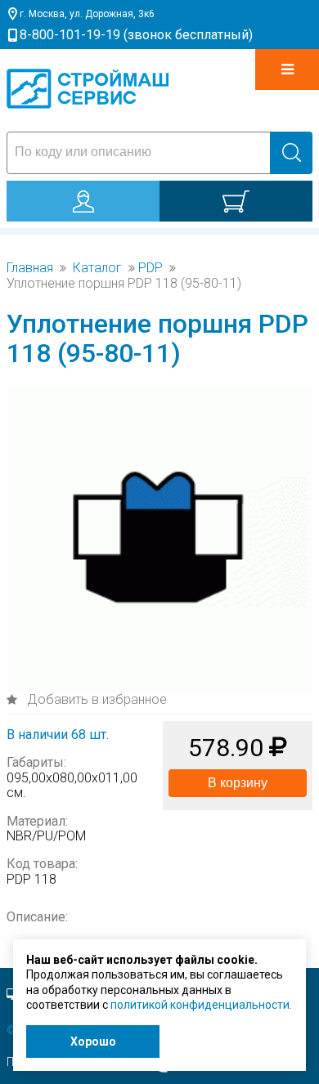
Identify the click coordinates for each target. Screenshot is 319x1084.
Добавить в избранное (95, 699)
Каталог (97, 268)
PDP (150, 268)
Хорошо (93, 1041)
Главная (30, 268)
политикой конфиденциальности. (201, 1004)
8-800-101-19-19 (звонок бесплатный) (136, 35)
